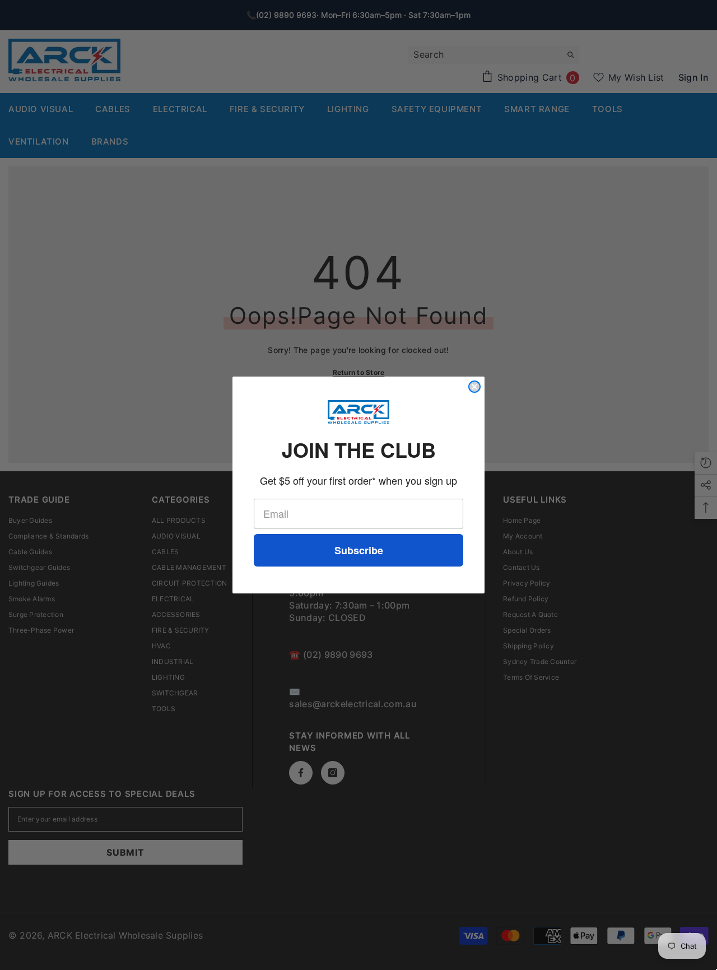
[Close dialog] (474, 386)
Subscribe (358, 550)
